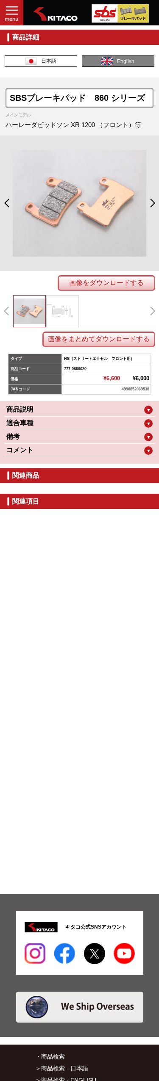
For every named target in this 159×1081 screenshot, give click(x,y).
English (125, 61)
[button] (6, 203)
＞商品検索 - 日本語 (61, 1068)
